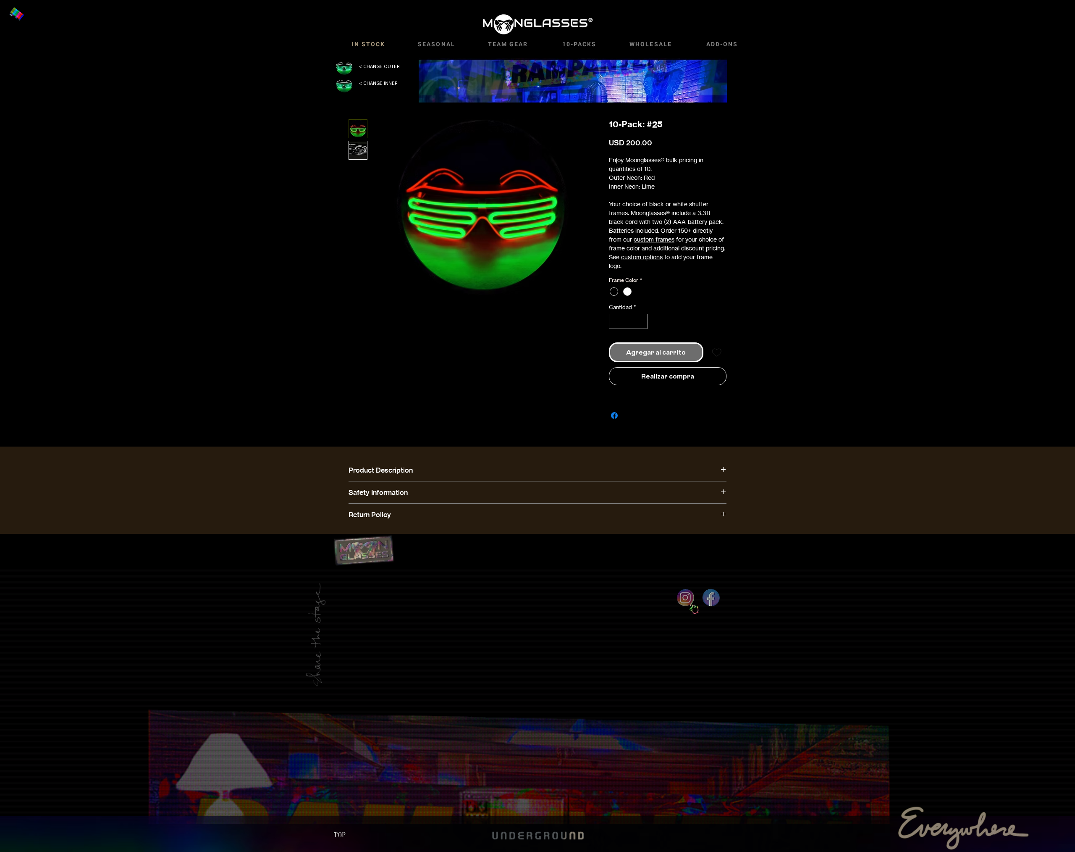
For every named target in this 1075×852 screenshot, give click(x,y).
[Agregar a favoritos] (717, 352)
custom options (642, 256)
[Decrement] (615, 321)
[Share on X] (630, 415)
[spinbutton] (628, 321)
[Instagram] (685, 598)
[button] (16, 14)
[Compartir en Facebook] (614, 415)
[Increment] (642, 321)
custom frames (654, 239)
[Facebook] (711, 598)
